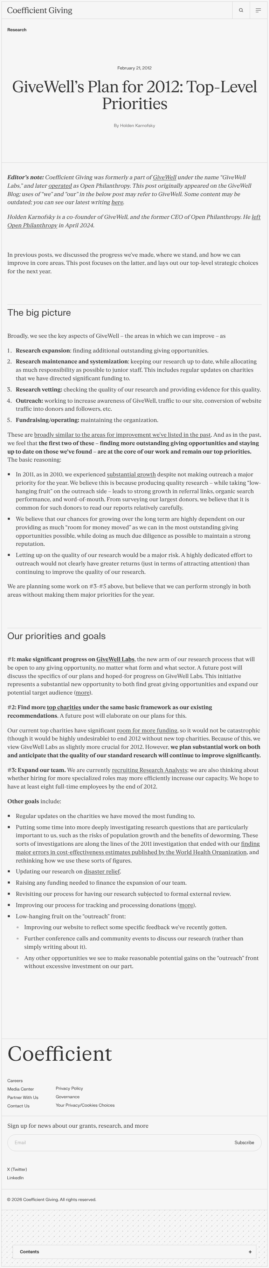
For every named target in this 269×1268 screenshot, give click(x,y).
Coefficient (59, 1054)
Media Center (20, 1089)
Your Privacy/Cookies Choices (85, 1105)
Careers (15, 1080)
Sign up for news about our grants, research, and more (78, 1126)
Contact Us (18, 1106)
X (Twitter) (17, 1169)
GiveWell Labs (115, 659)
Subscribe (244, 1143)
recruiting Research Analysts (149, 770)
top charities (64, 707)
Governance (68, 1097)
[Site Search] (241, 10)
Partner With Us (23, 1097)
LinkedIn (15, 1178)
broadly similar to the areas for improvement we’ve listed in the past (122, 435)
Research (17, 30)
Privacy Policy (69, 1088)
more (82, 693)
